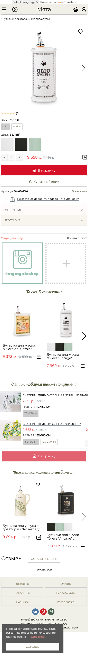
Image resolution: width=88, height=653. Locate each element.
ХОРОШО (32, 646)
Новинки (22, 602)
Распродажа (65, 602)
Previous (5, 67)
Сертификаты (65, 593)
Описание (13, 210)
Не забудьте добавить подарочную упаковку (48, 198)
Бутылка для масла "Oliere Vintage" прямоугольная (63, 537)
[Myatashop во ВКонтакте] (35, 611)
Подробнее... (37, 636)
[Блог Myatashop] (51, 611)
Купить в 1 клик (46, 182)
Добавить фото (77, 238)
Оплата (66, 583)
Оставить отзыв (44, 558)
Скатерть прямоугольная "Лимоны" (52, 423)
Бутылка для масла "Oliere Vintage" (63, 356)
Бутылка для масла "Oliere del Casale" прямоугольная (19, 347)
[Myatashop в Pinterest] (43, 611)
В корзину (46, 170)
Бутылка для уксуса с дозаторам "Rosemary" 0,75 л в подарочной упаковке (22, 527)
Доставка (13, 220)
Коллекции (22, 593)
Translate (70, 2)
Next (83, 67)
